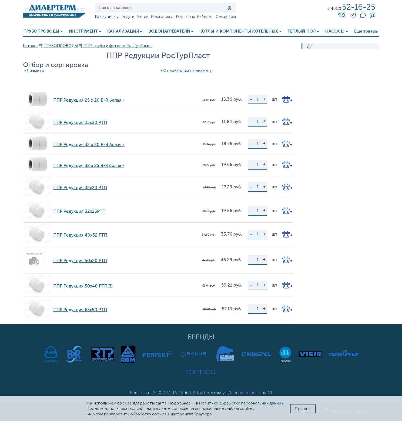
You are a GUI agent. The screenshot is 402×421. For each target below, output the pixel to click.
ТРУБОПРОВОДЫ (41, 31)
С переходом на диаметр (188, 70)
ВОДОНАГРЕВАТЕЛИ (169, 31)
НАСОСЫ (335, 31)
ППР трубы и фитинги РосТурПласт (117, 45)
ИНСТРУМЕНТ (83, 31)
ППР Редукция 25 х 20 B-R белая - (88, 100)
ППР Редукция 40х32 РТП (80, 235)
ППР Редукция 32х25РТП (79, 211)
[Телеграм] (353, 16)
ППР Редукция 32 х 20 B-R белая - (88, 145)
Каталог (30, 45)
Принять (303, 408)
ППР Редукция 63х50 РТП (80, 310)
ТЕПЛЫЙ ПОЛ (302, 31)
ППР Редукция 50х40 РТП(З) (83, 286)
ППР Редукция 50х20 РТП (80, 261)
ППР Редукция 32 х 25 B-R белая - (88, 166)
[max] (363, 16)
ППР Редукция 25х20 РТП (80, 122)
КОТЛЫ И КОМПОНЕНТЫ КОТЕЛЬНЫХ (238, 31)
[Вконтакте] (341, 15)
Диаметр (35, 70)
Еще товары (366, 31)
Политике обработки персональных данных (241, 403)
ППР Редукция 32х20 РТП (80, 188)
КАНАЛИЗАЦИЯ (123, 31)
